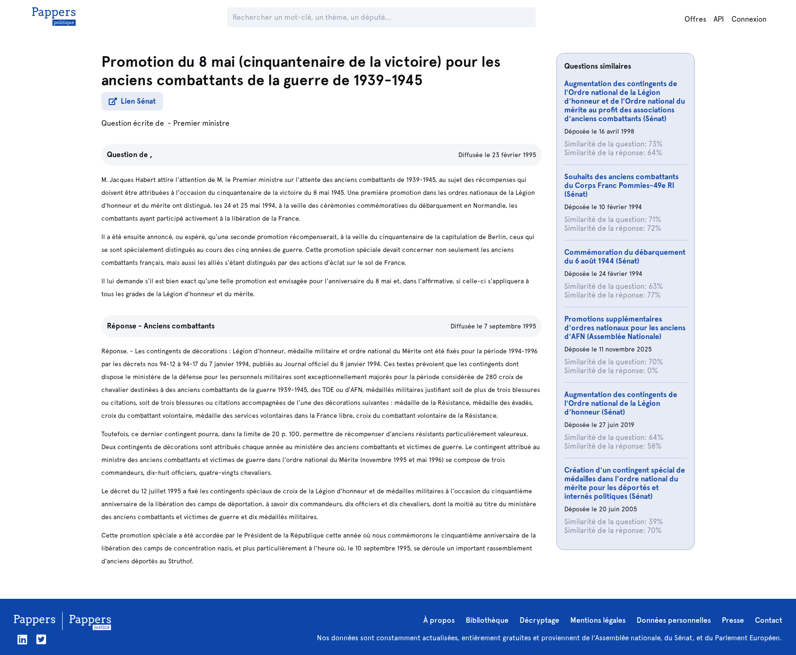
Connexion (749, 19)
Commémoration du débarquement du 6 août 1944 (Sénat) (624, 256)
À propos (439, 620)
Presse (733, 620)
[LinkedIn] (22, 639)
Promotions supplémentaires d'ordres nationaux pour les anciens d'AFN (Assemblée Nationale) (624, 328)
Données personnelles (674, 620)
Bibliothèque (487, 620)
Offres (695, 19)
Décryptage (539, 620)
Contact (768, 620)
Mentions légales (598, 620)
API (719, 19)
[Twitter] (41, 639)
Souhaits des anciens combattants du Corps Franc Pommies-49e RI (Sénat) (621, 185)
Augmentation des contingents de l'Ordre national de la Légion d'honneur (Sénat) (620, 403)
